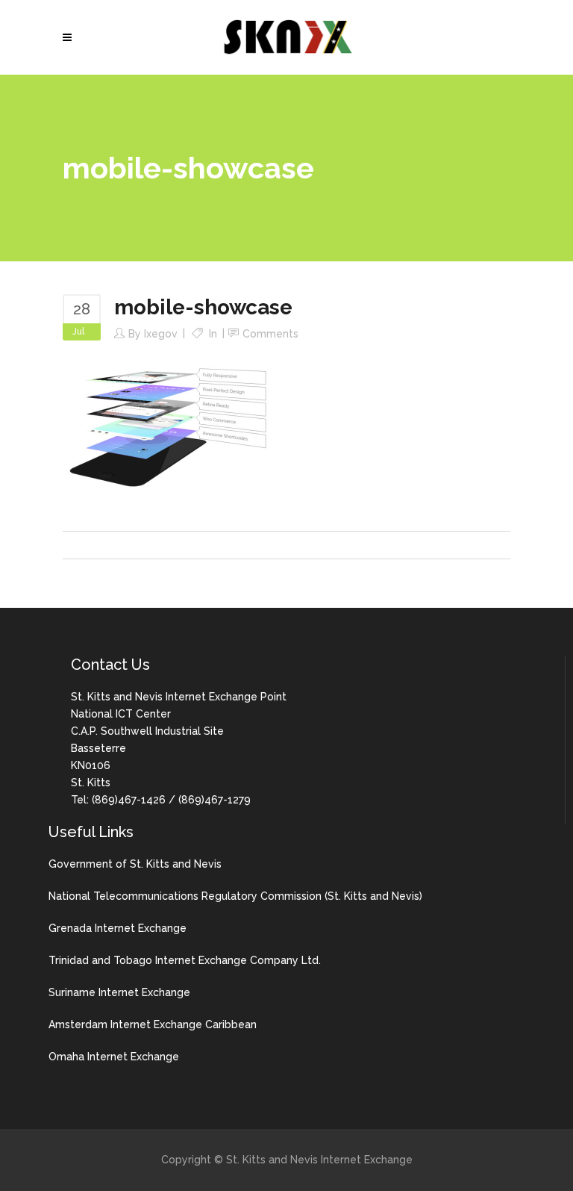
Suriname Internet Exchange (119, 992)
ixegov (161, 334)
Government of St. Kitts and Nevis (135, 864)
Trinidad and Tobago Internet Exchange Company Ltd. (184, 960)
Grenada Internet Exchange (117, 928)
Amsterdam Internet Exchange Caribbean (152, 1024)
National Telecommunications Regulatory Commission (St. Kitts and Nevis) (235, 896)
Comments (270, 334)
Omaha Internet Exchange (113, 1057)
